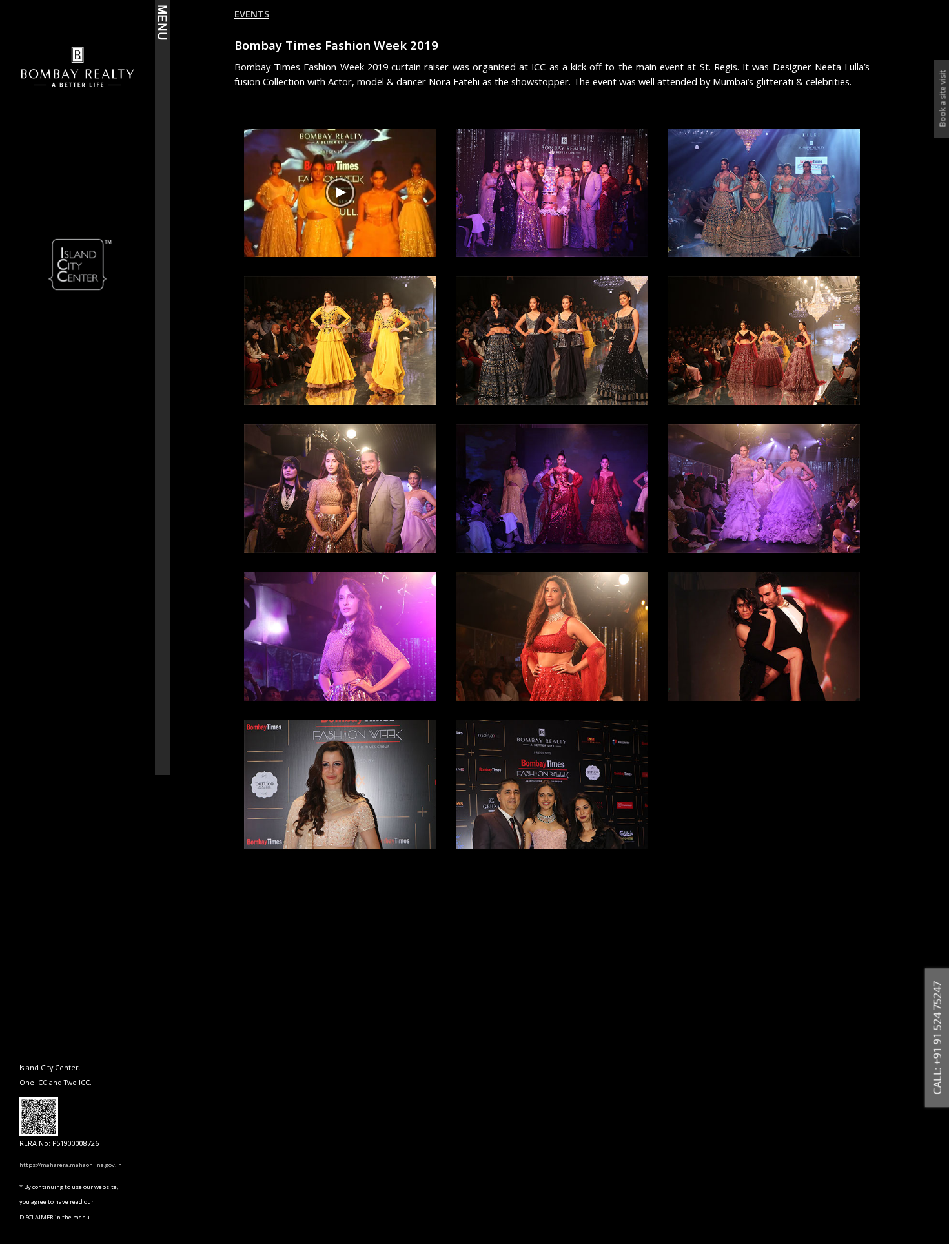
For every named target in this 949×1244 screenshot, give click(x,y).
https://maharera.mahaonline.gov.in (70, 1165)
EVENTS (251, 13)
